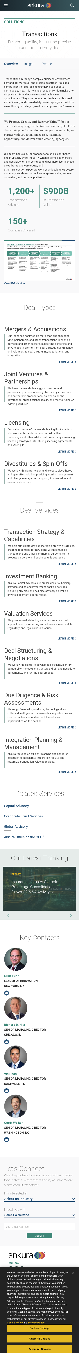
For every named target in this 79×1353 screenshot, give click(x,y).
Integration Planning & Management (33, 743)
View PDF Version (14, 283)
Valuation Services (28, 613)
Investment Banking (30, 576)
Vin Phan (10, 1074)
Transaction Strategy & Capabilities (34, 535)
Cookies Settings (39, 1328)
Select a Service (16, 1215)
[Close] (73, 1273)
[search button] (72, 5)
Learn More (66, 362)
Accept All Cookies (39, 1349)
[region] (39, 1310)
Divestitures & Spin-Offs (36, 463)
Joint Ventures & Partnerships (26, 378)
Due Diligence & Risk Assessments (31, 699)
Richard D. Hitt (14, 1025)
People (47, 64)
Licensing (17, 422)
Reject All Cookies (39, 1338)
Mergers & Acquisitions (35, 329)
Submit (39, 1236)
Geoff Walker (13, 1123)
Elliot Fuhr (11, 976)
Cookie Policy (15, 1322)
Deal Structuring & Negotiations (28, 654)
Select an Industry (18, 1199)
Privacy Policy (36, 1322)
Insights (29, 64)
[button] (5, 5)
